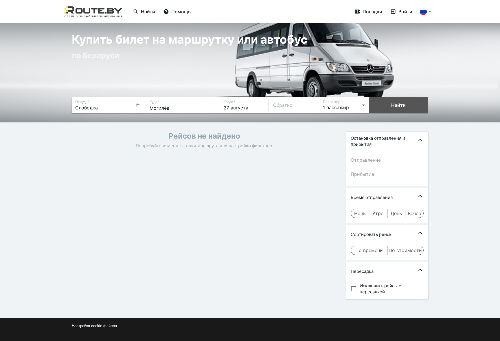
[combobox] (108, 105)
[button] (387, 141)
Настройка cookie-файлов (94, 326)
